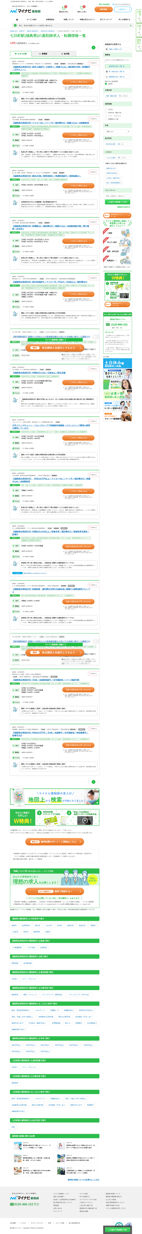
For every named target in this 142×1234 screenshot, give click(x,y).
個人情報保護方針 (74, 1223)
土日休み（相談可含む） (38, 1023)
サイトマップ (57, 1211)
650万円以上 (30, 1051)
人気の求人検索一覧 (86, 1205)
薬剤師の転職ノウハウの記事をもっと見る (83, 1180)
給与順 (66, 54)
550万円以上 (88, 1045)
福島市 (14, 925)
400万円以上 (45, 1045)
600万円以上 (16, 1051)
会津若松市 (26, 925)
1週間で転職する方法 (112, 1205)
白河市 (59, 925)
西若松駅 (15, 963)
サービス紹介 (32, 19)
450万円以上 (59, 1045)
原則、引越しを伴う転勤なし (22, 1017)
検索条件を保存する (123, 207)
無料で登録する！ (55, 891)
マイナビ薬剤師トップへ (61, 1194)
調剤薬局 (15, 995)
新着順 (44, 54)
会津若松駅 (27, 963)
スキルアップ (40, 1010)
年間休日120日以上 (86, 1010)
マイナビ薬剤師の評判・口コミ (116, 1208)
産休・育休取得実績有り (21, 1010)
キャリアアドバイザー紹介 (88, 1199)
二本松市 (15, 932)
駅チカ (67, 1023)
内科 (13, 1127)
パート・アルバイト (29, 979)
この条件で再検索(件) (117, 1230)
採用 (49, 1223)
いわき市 (48, 925)
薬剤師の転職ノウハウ (113, 1194)
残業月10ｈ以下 (17, 1023)
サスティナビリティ (37, 1223)
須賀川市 (70, 925)
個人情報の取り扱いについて (62, 1202)
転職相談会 (50, 19)
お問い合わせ (57, 1208)
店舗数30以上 (69, 1010)
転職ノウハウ (69, 19)
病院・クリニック (30, 995)
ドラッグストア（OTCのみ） (79, 995)
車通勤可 (78, 1023)
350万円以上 (30, 1045)
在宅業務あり (92, 1023)
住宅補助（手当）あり (83, 1017)
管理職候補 (56, 1023)
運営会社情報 (84, 1211)
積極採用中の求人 (18, 1029)
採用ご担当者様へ (104, 4)
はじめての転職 (111, 1199)
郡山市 (37, 925)
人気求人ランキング (86, 1202)
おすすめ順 (22, 54)
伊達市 (47, 932)
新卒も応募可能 (64, 1017)
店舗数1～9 (54, 1010)
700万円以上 (45, 1051)
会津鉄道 (43, 947)
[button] (93, 63)
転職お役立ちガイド (87, 19)
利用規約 (56, 1205)
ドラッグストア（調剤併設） (52, 995)
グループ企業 (60, 1223)
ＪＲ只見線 (31, 947)
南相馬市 (37, 932)
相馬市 (93, 925)
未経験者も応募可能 (45, 1017)
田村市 (25, 932)
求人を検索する (124, 19)
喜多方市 (82, 925)
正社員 (14, 979)
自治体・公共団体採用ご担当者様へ (64, 1199)
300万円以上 (16, 1045)
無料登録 (103, 9)
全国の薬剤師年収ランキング (115, 1202)
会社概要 (13, 1223)
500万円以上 (74, 1045)
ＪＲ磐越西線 (17, 947)
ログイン (122, 9)
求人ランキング (106, 19)
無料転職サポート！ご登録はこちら (54, 841)
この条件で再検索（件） (117, 202)
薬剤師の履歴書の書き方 (114, 1196)
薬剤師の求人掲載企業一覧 (88, 1208)
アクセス (23, 1223)
